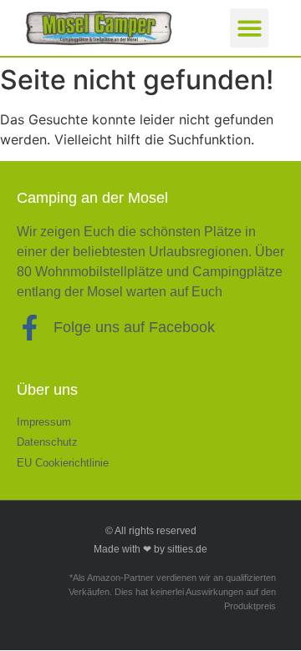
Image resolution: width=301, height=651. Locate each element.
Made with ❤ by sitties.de (150, 549)
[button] (249, 28)
